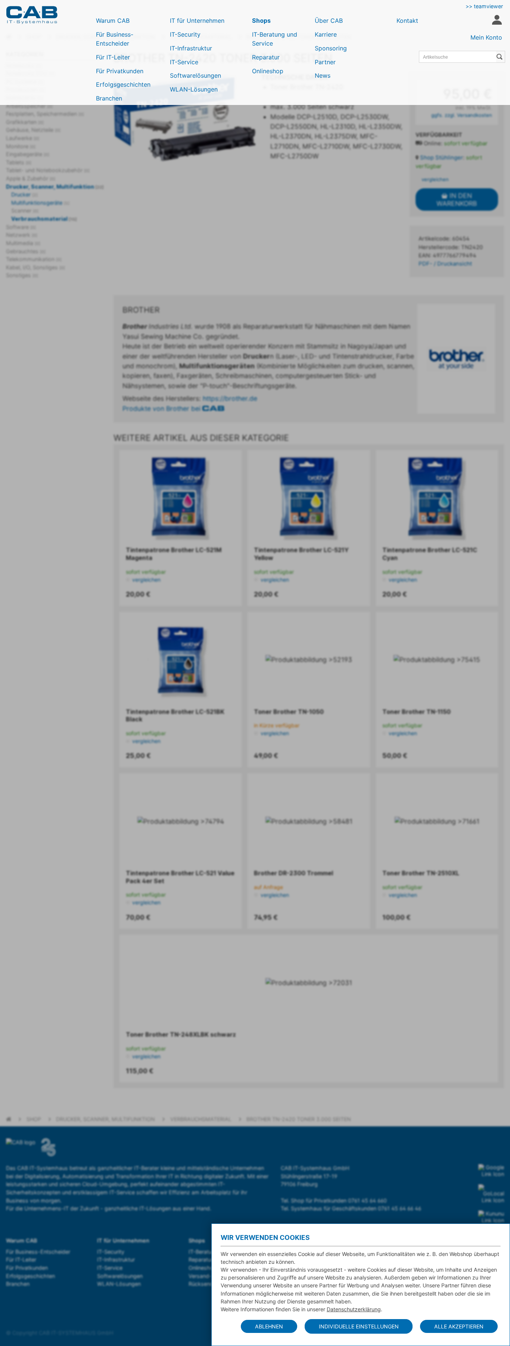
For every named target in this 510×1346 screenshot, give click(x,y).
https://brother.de (230, 398)
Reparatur (266, 57)
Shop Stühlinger (441, 157)
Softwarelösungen (195, 75)
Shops (261, 20)
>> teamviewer (484, 6)
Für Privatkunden (119, 71)
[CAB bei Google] (491, 1171)
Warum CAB (113, 20)
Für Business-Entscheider (114, 39)
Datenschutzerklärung (354, 1309)
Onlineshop (267, 71)
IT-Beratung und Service (274, 39)
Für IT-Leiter (113, 57)
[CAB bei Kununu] (491, 1217)
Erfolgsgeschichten (123, 84)
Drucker (24, 194)
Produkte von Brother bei (162, 408)
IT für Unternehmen (197, 20)
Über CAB (329, 20)
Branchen (109, 98)
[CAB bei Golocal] (491, 1194)
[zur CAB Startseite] (31, 15)
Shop (34, 1119)
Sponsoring (331, 48)
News (322, 75)
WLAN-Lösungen (194, 89)
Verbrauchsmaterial (44, 219)
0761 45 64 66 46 (399, 1208)
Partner (325, 62)
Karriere (326, 34)
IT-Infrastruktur (191, 48)
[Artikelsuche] (500, 57)
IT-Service (184, 62)
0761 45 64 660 (367, 1200)
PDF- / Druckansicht (445, 263)
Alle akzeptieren (458, 1326)
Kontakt (407, 20)
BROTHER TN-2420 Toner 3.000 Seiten (298, 1119)
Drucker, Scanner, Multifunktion (55, 186)
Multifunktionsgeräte (40, 202)
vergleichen (434, 179)
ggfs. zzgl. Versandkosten (461, 115)
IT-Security (185, 34)
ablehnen (269, 1326)
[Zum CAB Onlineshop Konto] (496, 21)
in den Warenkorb (456, 199)
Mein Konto (486, 37)
